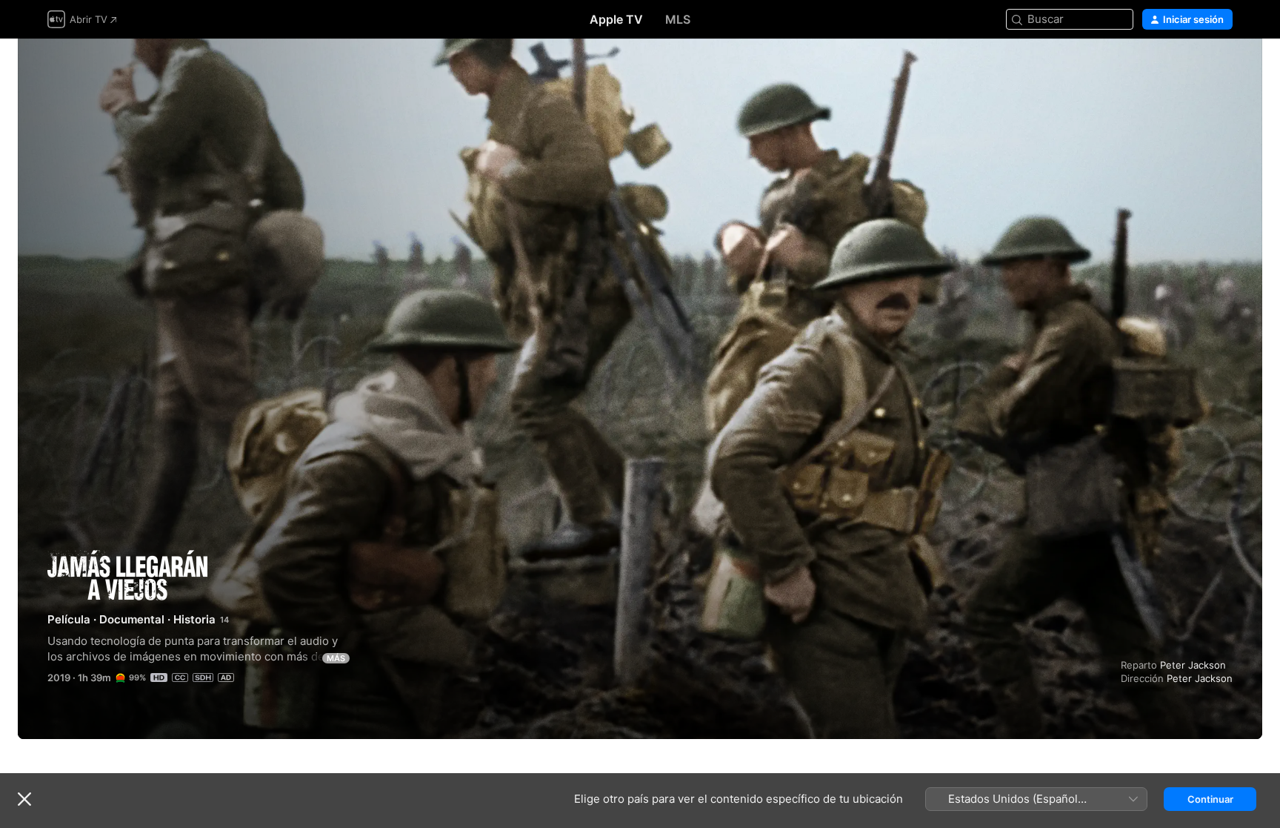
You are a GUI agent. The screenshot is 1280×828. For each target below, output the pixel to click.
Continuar (1210, 799)
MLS (677, 19)
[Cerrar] (24, 799)
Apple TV (616, 19)
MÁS (336, 658)
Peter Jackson (1193, 665)
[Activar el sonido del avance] (1222, 67)
